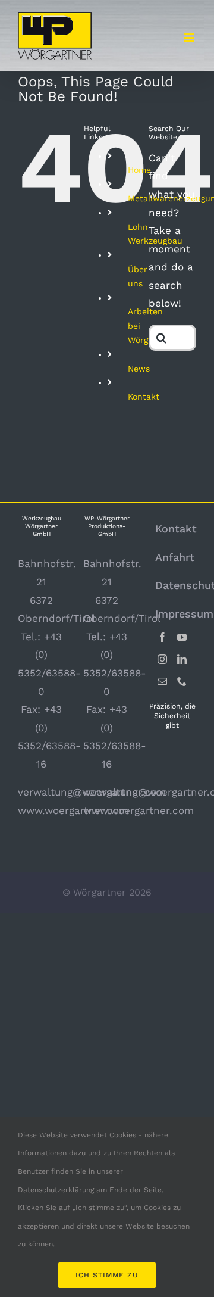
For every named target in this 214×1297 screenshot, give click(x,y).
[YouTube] (182, 637)
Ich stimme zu (107, 1275)
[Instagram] (162, 659)
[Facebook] (162, 637)
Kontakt (143, 396)
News (139, 368)
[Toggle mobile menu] (190, 38)
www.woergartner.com (73, 810)
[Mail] (162, 681)
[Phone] (182, 681)
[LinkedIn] (182, 659)
